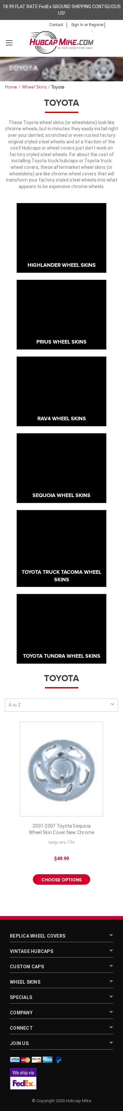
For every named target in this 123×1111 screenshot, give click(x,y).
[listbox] (61, 705)
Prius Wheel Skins (61, 342)
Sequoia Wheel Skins (61, 495)
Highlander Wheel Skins (62, 265)
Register (96, 25)
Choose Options (61, 880)
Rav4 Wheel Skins (61, 419)
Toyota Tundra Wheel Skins (61, 656)
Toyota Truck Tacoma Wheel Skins (61, 576)
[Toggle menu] (9, 43)
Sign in (77, 25)
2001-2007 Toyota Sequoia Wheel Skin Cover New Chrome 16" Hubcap (61, 829)
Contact (56, 25)
